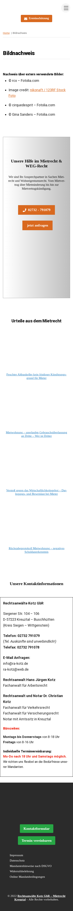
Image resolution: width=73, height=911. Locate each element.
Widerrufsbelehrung (22, 871)
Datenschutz (17, 860)
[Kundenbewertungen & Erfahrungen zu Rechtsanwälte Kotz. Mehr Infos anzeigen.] (36, 815)
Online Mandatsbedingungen (27, 876)
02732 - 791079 (39, 210)
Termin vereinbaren (37, 840)
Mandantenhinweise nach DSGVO (31, 866)
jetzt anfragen (37, 225)
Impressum (16, 855)
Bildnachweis (19, 53)
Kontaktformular (37, 829)
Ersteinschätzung (39, 18)
